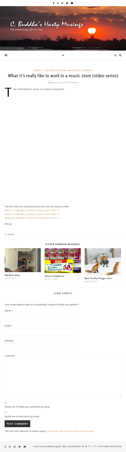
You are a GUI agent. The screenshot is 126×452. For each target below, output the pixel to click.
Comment (10, 355)
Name (9, 310)
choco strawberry (54, 275)
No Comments (71, 82)
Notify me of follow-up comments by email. (27, 406)
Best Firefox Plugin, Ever (98, 278)
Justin (11, 234)
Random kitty (12, 275)
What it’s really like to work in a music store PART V (32, 217)
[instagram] (58, 3)
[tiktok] (62, 3)
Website (9, 340)
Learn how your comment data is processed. (70, 431)
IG (86, 446)
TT (89, 446)
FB (83, 446)
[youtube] (72, 3)
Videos (87, 70)
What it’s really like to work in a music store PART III (32, 210)
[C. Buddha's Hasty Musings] (63, 28)
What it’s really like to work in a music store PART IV (32, 214)
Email (8, 325)
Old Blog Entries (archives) (62, 70)
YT (95, 446)
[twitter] (67, 3)
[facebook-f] (54, 3)
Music (38, 70)
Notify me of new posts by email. (22, 416)
